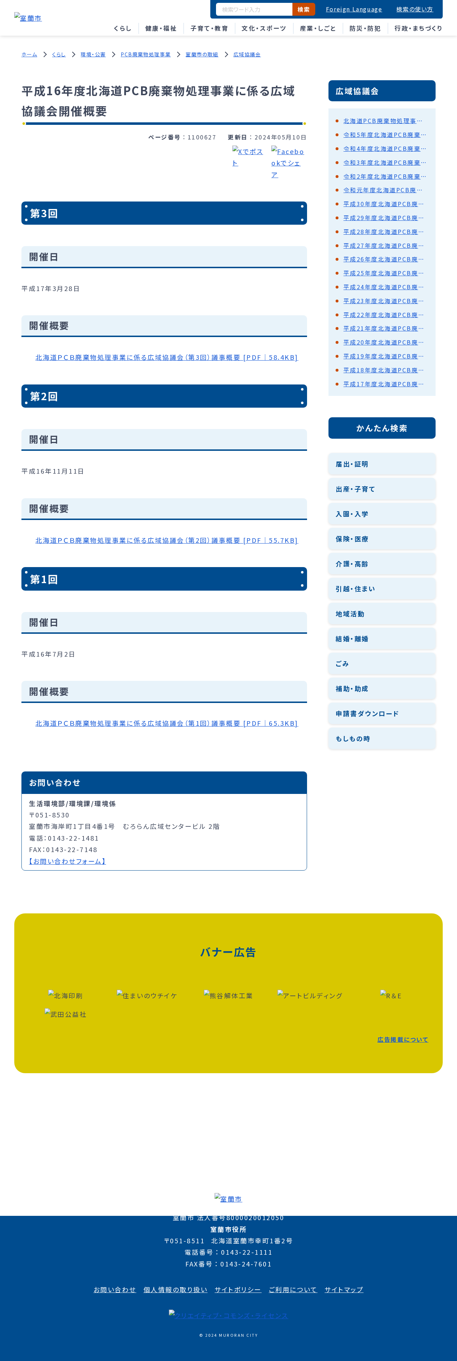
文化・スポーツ (264, 28)
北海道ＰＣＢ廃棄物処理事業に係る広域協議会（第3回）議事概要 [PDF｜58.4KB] (166, 357)
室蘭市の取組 (202, 54)
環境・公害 (93, 54)
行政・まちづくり (419, 28)
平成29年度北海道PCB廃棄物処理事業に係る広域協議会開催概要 (385, 217)
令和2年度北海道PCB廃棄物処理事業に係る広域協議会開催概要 (385, 176)
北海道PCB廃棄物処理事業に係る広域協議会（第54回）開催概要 (385, 120)
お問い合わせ (115, 1289)
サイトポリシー (238, 1289)
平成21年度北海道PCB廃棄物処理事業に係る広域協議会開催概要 (385, 328)
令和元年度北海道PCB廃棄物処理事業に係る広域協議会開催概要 (385, 189)
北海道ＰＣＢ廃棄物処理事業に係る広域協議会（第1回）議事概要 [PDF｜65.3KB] (166, 723)
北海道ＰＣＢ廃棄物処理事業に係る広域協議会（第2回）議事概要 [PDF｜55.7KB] (166, 540)
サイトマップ (344, 1289)
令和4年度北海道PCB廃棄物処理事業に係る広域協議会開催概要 (385, 148)
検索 (303, 9)
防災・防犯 (366, 28)
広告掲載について (402, 1039)
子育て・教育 (209, 28)
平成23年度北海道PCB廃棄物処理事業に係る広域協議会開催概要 (385, 300)
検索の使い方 (414, 9)
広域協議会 (247, 54)
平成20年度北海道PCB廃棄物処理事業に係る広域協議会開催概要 (385, 342)
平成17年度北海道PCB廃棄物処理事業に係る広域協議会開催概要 (385, 383)
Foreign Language (354, 9)
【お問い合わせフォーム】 (67, 861)
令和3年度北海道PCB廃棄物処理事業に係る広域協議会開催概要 (385, 162)
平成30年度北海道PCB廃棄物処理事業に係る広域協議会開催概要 (385, 203)
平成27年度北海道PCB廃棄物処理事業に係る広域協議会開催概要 (385, 245)
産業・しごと (318, 28)
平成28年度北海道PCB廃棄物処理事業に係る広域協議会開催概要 (385, 231)
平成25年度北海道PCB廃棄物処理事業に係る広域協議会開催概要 (385, 273)
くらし (123, 28)
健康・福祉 (161, 28)
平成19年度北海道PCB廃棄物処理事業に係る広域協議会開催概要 (385, 356)
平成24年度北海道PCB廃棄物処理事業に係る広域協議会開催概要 (385, 286)
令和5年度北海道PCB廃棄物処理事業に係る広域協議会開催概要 (385, 134)
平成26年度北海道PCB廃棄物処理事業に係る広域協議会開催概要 (385, 259)
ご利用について (293, 1289)
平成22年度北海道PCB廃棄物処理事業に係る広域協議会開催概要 (385, 314)
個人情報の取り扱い (176, 1289)
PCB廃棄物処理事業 (146, 54)
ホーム (29, 54)
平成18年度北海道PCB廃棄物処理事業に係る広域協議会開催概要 (385, 370)
